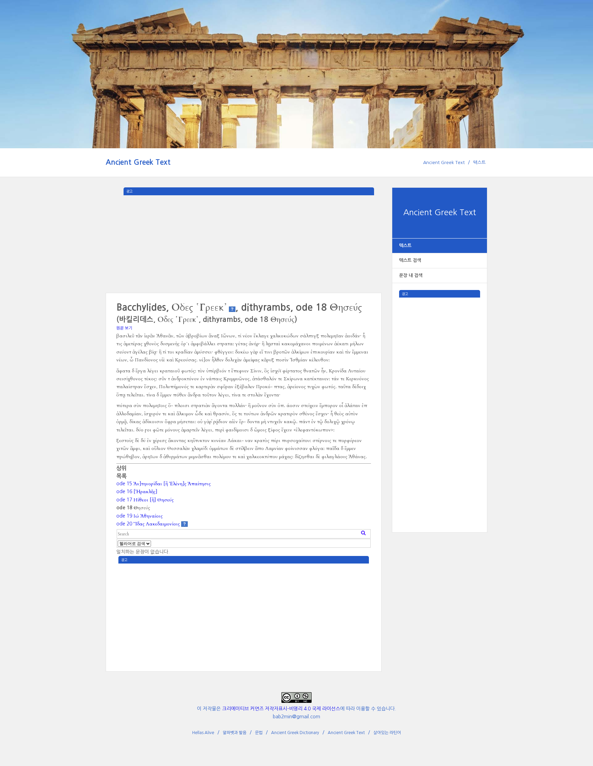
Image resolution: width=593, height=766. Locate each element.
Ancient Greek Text (138, 162)
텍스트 (479, 162)
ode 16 (136, 491)
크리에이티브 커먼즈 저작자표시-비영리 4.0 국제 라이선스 (281, 708)
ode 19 (139, 515)
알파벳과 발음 (234, 733)
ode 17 (145, 499)
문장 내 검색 (410, 275)
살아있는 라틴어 (387, 733)
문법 (259, 733)
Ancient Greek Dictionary (295, 733)
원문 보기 (124, 328)
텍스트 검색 (410, 260)
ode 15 (163, 483)
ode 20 (148, 523)
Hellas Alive (203, 733)
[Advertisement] (439, 400)
